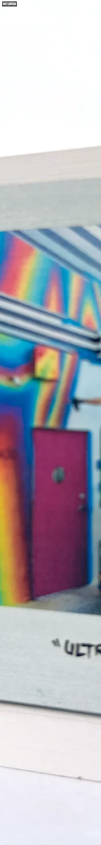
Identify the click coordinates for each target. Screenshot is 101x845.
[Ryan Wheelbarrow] (9, 4)
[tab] (44, 842)
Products (50, 4)
